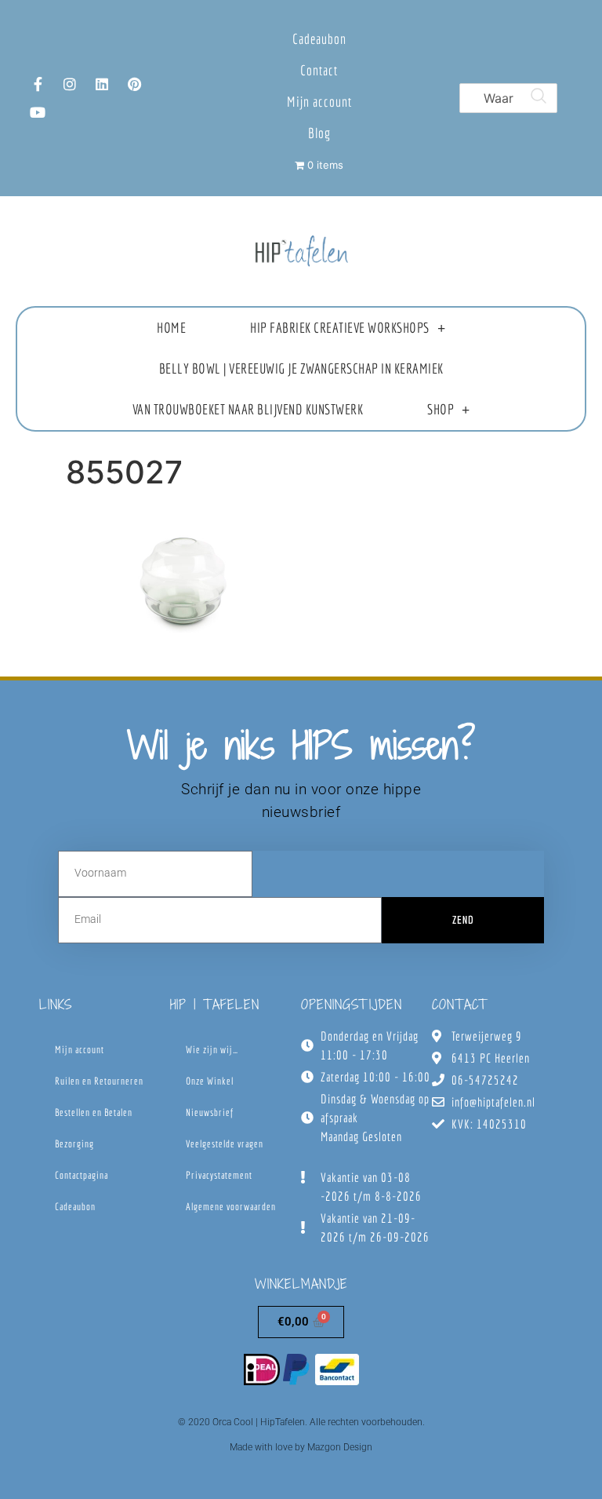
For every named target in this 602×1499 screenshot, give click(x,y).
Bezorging (74, 1144)
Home (171, 327)
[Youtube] (38, 112)
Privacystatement (219, 1175)
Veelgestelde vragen (224, 1144)
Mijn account (319, 101)
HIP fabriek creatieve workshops (340, 327)
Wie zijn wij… (212, 1050)
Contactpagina (81, 1175)
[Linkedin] (102, 84)
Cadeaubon (319, 39)
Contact (319, 70)
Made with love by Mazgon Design (301, 1447)
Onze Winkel (210, 1081)
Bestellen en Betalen (93, 1112)
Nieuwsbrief (210, 1112)
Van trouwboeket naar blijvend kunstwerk (248, 409)
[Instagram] (70, 84)
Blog (319, 133)
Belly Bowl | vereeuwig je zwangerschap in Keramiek (301, 368)
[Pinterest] (134, 84)
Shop (440, 409)
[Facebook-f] (38, 84)
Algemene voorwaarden (231, 1207)
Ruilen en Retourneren (99, 1081)
